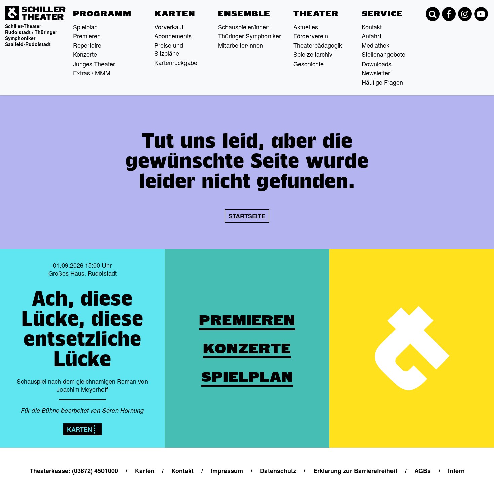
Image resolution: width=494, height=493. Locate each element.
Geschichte (308, 63)
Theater (316, 14)
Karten (174, 14)
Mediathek (375, 45)
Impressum (227, 470)
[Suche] (432, 14)
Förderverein (310, 35)
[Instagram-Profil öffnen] (465, 14)
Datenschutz (278, 470)
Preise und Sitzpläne (168, 49)
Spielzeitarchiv (312, 54)
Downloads (377, 63)
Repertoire (87, 45)
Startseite (247, 216)
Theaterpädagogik (317, 45)
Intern (456, 470)
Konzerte (85, 54)
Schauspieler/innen (244, 26)
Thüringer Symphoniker (249, 35)
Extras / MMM (91, 72)
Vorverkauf (168, 26)
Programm (102, 14)
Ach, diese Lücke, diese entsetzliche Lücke (82, 328)
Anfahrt (371, 35)
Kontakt (372, 26)
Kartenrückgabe (175, 62)
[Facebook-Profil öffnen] (449, 14)
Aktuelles (305, 26)
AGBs (422, 470)
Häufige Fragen (382, 82)
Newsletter (376, 72)
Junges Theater (94, 63)
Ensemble (244, 14)
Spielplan (85, 26)
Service (382, 14)
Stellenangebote (383, 54)
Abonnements (173, 35)
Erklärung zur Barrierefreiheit (355, 470)
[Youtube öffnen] (481, 14)
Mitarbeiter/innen (240, 45)
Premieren (87, 35)
